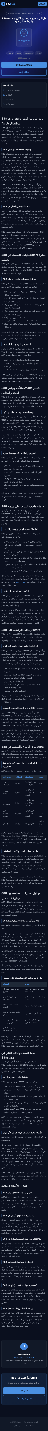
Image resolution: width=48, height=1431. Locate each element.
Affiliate (31, 1426)
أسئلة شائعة (10, 104)
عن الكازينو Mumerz (13, 90)
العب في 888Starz (24, 65)
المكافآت (9, 95)
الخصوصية (22, 1426)
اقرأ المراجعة (24, 72)
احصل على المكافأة (24, 1398)
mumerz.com (21, 582)
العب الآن (42, 4)
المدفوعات (9, 99)
